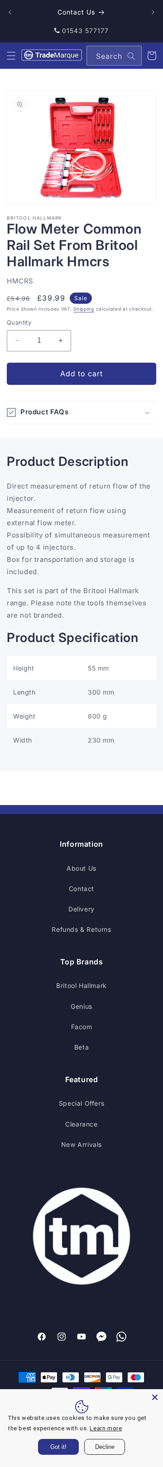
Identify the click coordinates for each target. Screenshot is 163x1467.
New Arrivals (81, 1144)
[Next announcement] (153, 12)
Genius (81, 1006)
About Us (81, 868)
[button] (11, 56)
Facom (81, 1027)
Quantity (19, 322)
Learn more (106, 1428)
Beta (81, 1047)
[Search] (131, 56)
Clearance (81, 1124)
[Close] (154, 1397)
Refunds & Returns (81, 929)
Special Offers (81, 1103)
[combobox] (114, 55)
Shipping (83, 309)
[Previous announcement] (10, 12)
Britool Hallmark (81, 985)
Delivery (81, 909)
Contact (81, 888)
